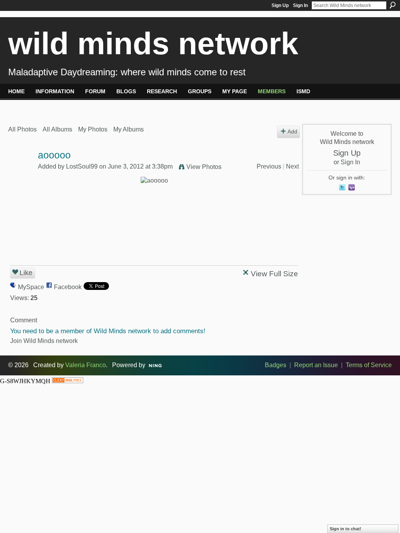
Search (392, 5)
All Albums (57, 129)
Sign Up (280, 5)
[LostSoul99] (20, 170)
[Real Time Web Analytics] (67, 381)
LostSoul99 (82, 166)
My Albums (128, 129)
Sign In (300, 5)
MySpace (31, 287)
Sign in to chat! (345, 528)
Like (26, 273)
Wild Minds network (153, 43)
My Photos (92, 129)
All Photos (22, 129)
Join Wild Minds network (44, 341)
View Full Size (274, 274)
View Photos (203, 166)
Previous (269, 166)
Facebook (68, 287)
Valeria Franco (85, 365)
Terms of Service (369, 365)
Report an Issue (316, 365)
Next (292, 166)
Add (292, 131)
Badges (275, 365)
